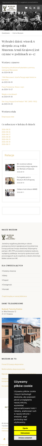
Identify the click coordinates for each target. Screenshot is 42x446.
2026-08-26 (6, 132)
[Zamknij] (34, 8)
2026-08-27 (6, 134)
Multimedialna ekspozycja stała (13, 369)
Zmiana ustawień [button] (25, 438)
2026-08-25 (6, 129)
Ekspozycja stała (8, 117)
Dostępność (7, 285)
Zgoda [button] (25, 428)
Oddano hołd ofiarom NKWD (27, 189)
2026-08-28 (6, 137)
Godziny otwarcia (9, 271)
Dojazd (5, 280)
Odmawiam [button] (25, 433)
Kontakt (6, 289)
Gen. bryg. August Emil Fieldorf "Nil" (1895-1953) (19, 101)
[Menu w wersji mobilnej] (38, 8)
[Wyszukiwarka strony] (30, 8)
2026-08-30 (6, 142)
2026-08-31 (6, 144)
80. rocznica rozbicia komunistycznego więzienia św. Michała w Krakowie (27, 166)
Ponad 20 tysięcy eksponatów (13, 364)
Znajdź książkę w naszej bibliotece (14, 296)
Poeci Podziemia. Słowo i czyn (13, 87)
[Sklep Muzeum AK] (26, 8)
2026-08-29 (6, 139)
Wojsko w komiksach (9, 94)
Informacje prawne (8, 428)
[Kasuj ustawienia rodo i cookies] (4, 439)
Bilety (5, 276)
